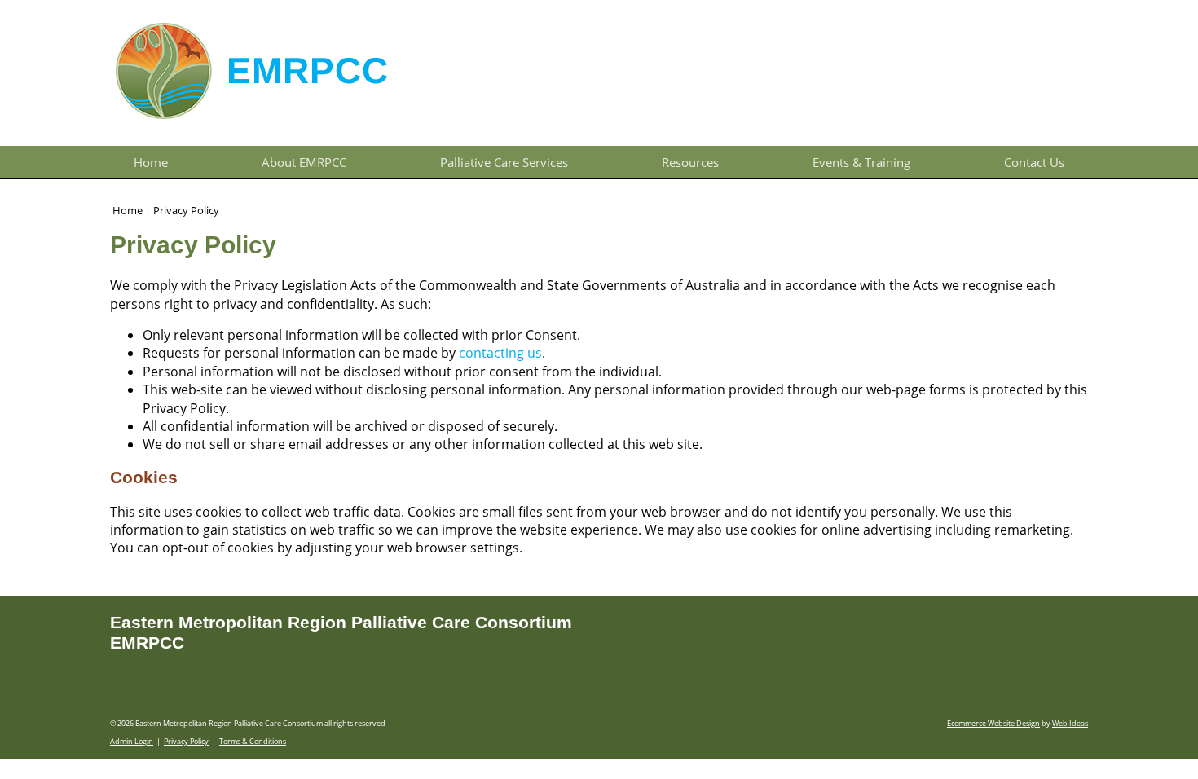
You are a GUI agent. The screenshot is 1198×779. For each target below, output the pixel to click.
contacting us (500, 353)
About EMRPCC (304, 162)
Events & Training (861, 162)
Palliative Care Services (504, 162)
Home (151, 162)
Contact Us (1034, 162)
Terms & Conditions (252, 741)
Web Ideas (1070, 723)
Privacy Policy (186, 210)
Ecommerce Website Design (993, 723)
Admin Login (131, 741)
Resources (690, 162)
